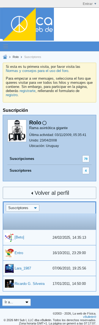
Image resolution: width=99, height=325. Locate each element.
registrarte (27, 91)
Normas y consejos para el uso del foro (37, 71)
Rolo (16, 57)
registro (12, 95)
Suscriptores (20, 170)
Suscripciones (22, 159)
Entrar (88, 4)
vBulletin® (89, 316)
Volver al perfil (52, 193)
